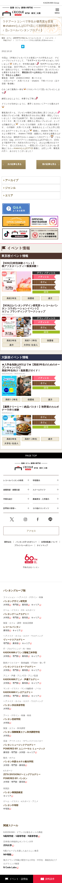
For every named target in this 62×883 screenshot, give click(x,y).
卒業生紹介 (7, 499)
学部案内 (36, 480)
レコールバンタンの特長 (13, 480)
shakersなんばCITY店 (23, 148)
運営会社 (7, 542)
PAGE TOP (31, 455)
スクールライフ (39, 489)
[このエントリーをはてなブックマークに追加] (22, 47)
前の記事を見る (49, 164)
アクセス (31, 530)
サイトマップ (42, 545)
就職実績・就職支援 (11, 489)
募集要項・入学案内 (41, 499)
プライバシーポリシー (23, 545)
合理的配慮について (49, 542)
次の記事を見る (14, 164)
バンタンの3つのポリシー (26, 542)
